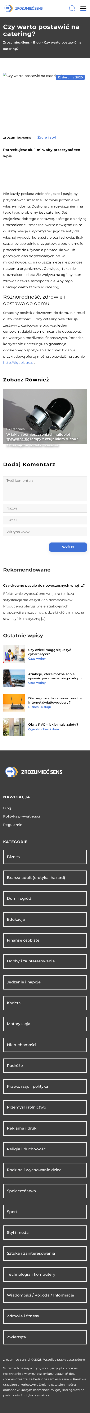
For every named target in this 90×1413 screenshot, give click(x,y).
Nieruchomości (21, 1045)
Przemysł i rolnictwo (26, 1107)
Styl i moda (18, 1232)
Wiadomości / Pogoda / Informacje (40, 1295)
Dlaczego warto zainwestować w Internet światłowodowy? (55, 700)
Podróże (15, 1065)
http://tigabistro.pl (18, 363)
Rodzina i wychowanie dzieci (35, 1170)
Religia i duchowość (26, 1149)
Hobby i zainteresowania (31, 961)
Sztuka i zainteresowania (31, 1253)
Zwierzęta (16, 1337)
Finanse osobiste (23, 940)
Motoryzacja (18, 1023)
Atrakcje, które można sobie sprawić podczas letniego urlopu (55, 676)
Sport (12, 1211)
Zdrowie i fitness (23, 1316)
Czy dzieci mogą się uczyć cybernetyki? (49, 652)
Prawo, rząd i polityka (27, 1086)
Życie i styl (46, 137)
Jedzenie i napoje (24, 982)
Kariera (14, 1003)
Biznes (13, 857)
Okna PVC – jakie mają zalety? (53, 724)
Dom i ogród (19, 898)
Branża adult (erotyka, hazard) (36, 877)
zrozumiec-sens (17, 137)
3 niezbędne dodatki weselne (32, 445)
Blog (7, 808)
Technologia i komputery (31, 1274)
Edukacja (16, 919)
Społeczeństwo (21, 1191)
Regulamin (12, 825)
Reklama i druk (22, 1128)
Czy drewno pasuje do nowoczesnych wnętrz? (44, 585)
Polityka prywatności (21, 816)
